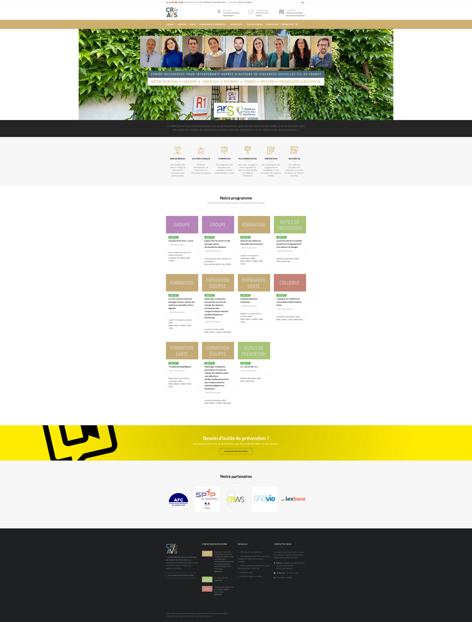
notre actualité (245, 2)
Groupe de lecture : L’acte (181, 240)
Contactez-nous (246, 572)
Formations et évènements (212, 24)
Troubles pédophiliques (180, 366)
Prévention (287, 24)
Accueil (169, 24)
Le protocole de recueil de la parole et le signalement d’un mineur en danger (289, 243)
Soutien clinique (255, 24)
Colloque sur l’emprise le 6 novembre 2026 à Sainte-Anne (289, 301)
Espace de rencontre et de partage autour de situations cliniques (217, 243)
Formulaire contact (284, 577)
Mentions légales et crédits (251, 576)
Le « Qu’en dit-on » (249, 366)
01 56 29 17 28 (261, 13)
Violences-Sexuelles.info (214, 2)
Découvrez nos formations (180, 575)
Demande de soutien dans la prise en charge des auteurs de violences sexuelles (254, 559)
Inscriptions (236, 24)
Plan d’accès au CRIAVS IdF (251, 552)
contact (259, 15)
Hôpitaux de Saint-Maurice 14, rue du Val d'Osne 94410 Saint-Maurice (290, 566)
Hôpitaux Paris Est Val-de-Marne (290, 555)
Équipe (193, 24)
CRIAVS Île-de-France (177, 245)
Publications (272, 24)
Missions (182, 24)
